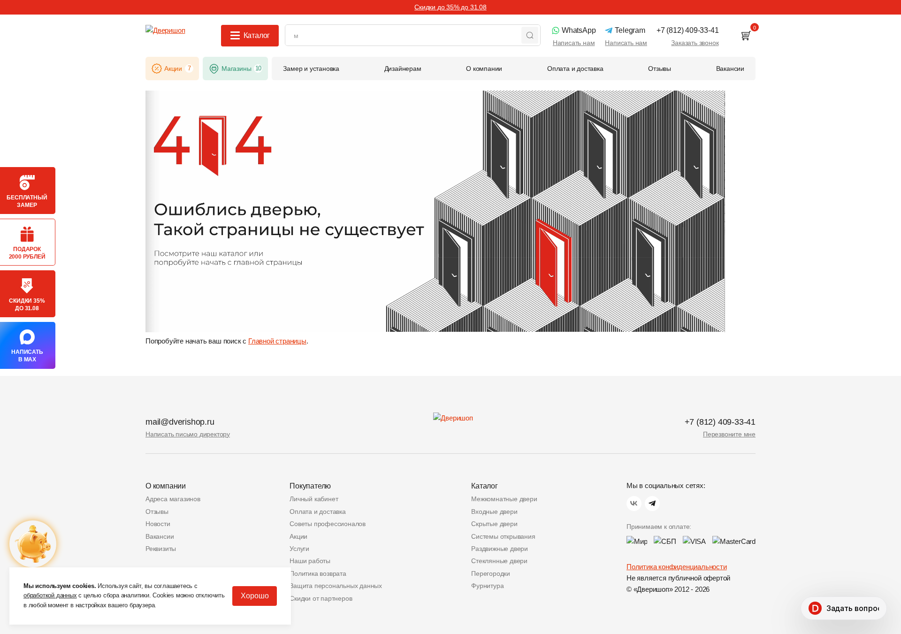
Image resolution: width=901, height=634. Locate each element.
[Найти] (529, 35)
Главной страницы (277, 341)
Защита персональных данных (336, 585)
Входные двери (494, 511)
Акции (298, 536)
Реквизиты (160, 548)
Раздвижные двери (499, 548)
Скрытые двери (494, 523)
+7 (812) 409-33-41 (720, 422)
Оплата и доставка (318, 511)
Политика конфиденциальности (676, 567)
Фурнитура (487, 585)
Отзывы (156, 511)
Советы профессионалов (328, 523)
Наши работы (310, 561)
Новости (157, 523)
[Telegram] (652, 503)
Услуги (299, 548)
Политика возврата (318, 573)
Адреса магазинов (172, 499)
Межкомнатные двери (504, 499)
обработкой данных (50, 595)
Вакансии (159, 536)
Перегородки (490, 573)
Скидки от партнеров (321, 598)
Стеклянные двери (499, 561)
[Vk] (633, 503)
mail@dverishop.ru (179, 422)
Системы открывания (503, 536)
